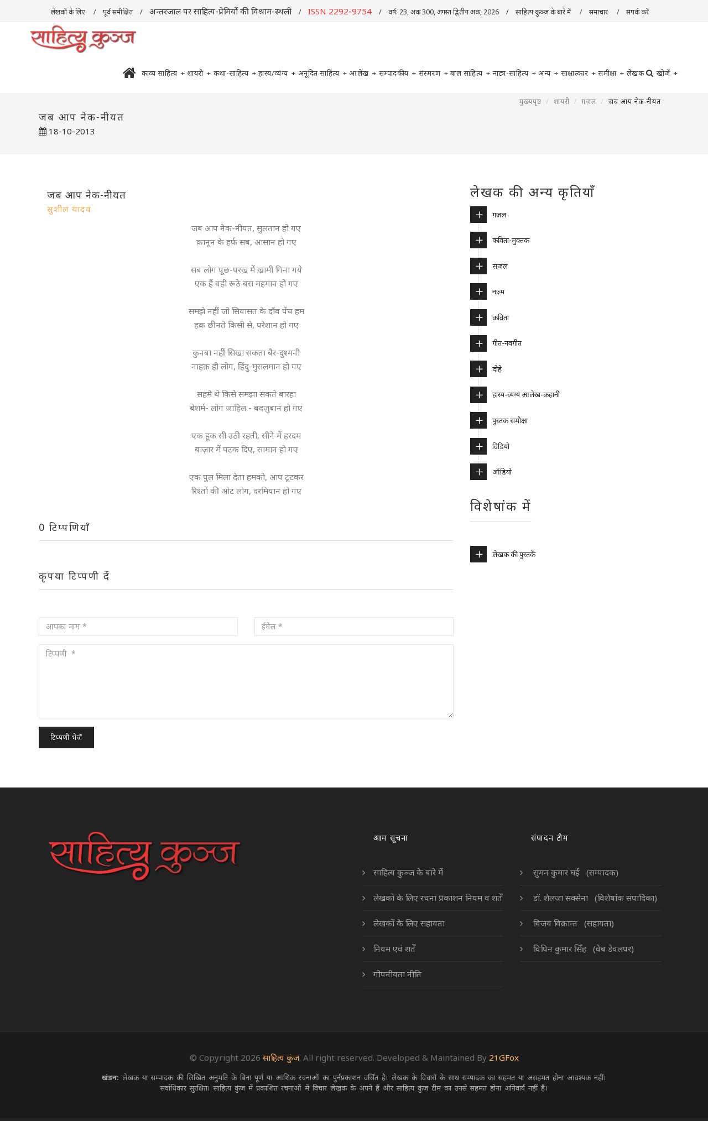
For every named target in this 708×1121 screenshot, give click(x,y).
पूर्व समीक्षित (118, 12)
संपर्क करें (638, 12)
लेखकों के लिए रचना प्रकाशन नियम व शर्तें (437, 897)
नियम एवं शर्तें (394, 948)
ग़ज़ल (589, 101)
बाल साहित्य (470, 73)
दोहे (497, 369)
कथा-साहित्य (235, 73)
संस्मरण (434, 73)
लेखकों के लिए (68, 12)
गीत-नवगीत (507, 343)
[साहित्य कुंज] (83, 39)
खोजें (667, 73)
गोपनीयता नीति (397, 973)
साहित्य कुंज (281, 1057)
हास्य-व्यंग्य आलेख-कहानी (526, 394)
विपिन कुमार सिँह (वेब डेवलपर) (582, 948)
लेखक (635, 73)
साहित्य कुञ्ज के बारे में (544, 12)
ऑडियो (502, 472)
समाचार (599, 12)
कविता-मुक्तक (510, 240)
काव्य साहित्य (163, 73)
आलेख (363, 73)
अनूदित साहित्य (322, 73)
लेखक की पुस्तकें (513, 554)
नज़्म (498, 291)
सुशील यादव (69, 209)
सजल (500, 266)
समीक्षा (611, 73)
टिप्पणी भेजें (66, 737)
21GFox (504, 1057)
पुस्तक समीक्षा (510, 420)
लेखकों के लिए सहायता (409, 923)
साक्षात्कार (578, 73)
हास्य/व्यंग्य (277, 73)
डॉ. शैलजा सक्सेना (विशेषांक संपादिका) (594, 897)
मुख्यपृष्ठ (530, 101)
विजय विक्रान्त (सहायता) (572, 923)
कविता (500, 317)
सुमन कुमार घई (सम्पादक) (574, 872)
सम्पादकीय (398, 73)
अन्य (548, 73)
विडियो (500, 446)
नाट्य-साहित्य (515, 73)
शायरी (199, 73)
